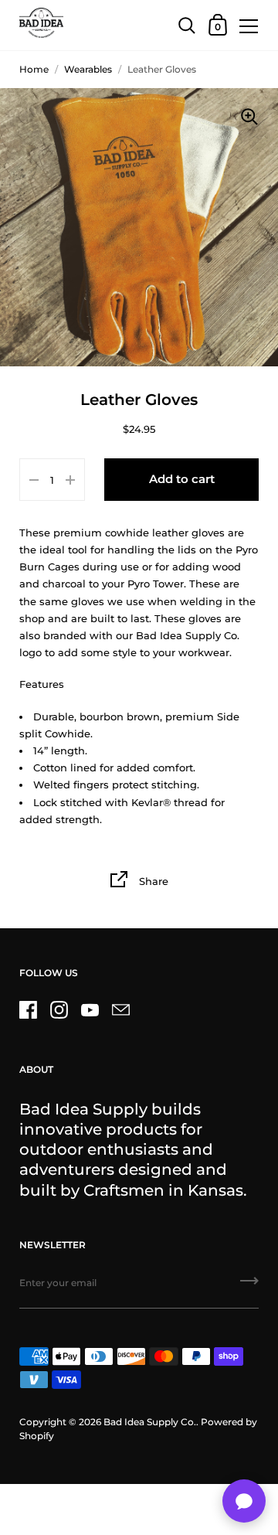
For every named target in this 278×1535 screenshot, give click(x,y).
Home (34, 69)
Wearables (88, 69)
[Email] (120, 1009)
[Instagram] (58, 1009)
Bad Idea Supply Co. (149, 1422)
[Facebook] (27, 1009)
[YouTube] (89, 1009)
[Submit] (249, 1286)
